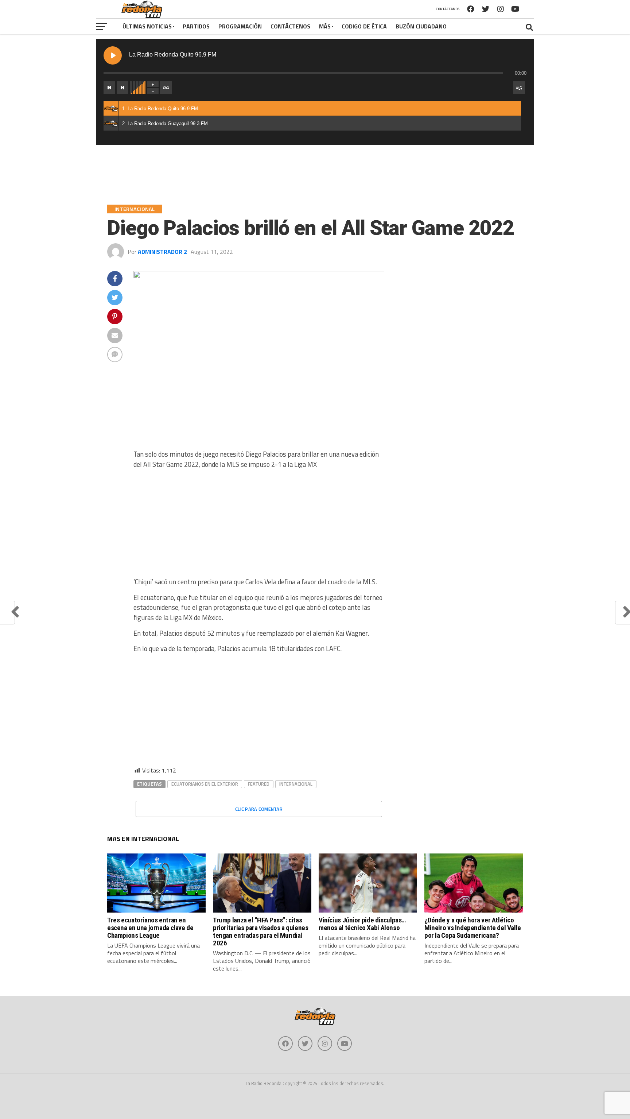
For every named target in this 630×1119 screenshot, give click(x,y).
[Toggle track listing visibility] (519, 87)
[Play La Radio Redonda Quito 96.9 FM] (113, 55)
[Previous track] (109, 87)
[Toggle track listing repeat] (166, 87)
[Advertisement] (258, 526)
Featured (258, 783)
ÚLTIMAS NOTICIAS (147, 26)
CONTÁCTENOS (290, 26)
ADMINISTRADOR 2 (162, 251)
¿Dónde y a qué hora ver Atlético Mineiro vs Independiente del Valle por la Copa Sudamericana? (472, 928)
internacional (295, 783)
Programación (240, 26)
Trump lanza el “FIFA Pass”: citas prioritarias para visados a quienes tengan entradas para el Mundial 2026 (260, 931)
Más (325, 26)
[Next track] (122, 87)
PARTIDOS (196, 26)
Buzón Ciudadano (421, 26)
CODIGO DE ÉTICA (364, 26)
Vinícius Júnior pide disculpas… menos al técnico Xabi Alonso (362, 924)
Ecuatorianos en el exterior (204, 783)
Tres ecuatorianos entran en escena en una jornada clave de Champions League (150, 928)
